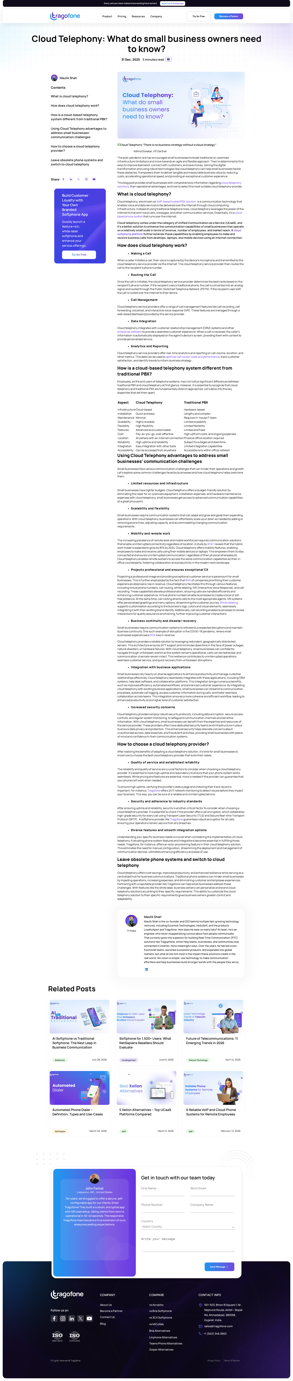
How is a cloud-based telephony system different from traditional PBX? (79, 117)
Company (156, 16)
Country (147, 1221)
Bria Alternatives (159, 1331)
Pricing (122, 16)
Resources (138, 16)
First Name (149, 1188)
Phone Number (152, 1205)
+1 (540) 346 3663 (215, 1333)
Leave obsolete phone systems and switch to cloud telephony (77, 162)
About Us (106, 1305)
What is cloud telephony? (69, 96)
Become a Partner (111, 1311)
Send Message (217, 1267)
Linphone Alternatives (163, 1337)
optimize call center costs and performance (192, 357)
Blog (103, 1323)
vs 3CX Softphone (160, 1317)
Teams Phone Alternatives (165, 1343)
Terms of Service (232, 1360)
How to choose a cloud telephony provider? (75, 148)
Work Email (198, 1188)
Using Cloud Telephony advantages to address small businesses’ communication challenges (78, 132)
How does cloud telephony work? (75, 105)
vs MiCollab (156, 1324)
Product (107, 16)
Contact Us (107, 1317)
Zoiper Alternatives (161, 1349)
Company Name (201, 1205)
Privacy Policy (214, 1360)
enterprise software (129, 332)
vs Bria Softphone (160, 1311)
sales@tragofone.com (218, 1326)
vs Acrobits (156, 1305)
